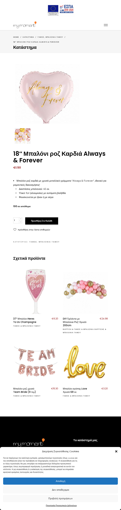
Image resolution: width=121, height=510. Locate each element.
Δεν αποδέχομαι (60, 489)
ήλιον (39, 197)
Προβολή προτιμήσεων (60, 498)
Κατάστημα (28, 37)
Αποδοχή (60, 481)
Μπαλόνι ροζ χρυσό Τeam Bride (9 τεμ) (24, 390)
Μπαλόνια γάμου (54, 37)
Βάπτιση (67, 329)
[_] (25, 24)
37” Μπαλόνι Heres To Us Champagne (24, 320)
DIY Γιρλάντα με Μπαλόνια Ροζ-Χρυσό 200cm (74, 322)
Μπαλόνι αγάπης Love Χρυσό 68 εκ (75, 390)
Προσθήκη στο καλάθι (41, 220)
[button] (116, 451)
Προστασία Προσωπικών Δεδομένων (61, 505)
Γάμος (41, 37)
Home (16, 37)
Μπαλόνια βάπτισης (93, 329)
